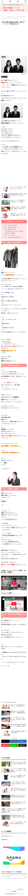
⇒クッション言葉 (10, 235)
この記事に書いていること (12, 221)
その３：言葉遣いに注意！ (10, 229)
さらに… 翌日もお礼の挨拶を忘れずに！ (13, 237)
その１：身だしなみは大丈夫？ (11, 225)
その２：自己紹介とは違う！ (10, 227)
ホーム (7, 889)
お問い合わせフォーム (7, 836)
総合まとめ (5, 76)
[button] (22, 745)
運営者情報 (4, 839)
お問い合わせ (20, 889)
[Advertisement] (14, 40)
